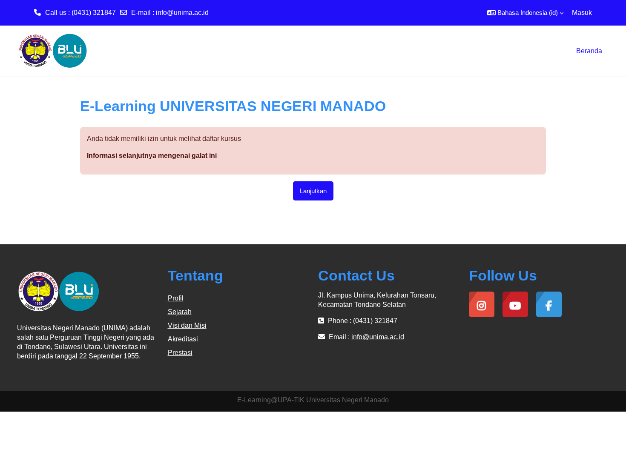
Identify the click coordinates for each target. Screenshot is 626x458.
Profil (176, 298)
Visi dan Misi (187, 325)
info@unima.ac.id (182, 12)
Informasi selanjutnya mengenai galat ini (152, 155)
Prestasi (180, 352)
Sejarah (180, 311)
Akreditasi (183, 339)
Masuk (582, 12)
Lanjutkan (313, 191)
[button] (525, 13)
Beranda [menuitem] (589, 50)
